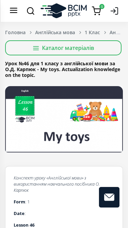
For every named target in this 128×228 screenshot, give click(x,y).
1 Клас (92, 32)
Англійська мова (55, 32)
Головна (15, 32)
